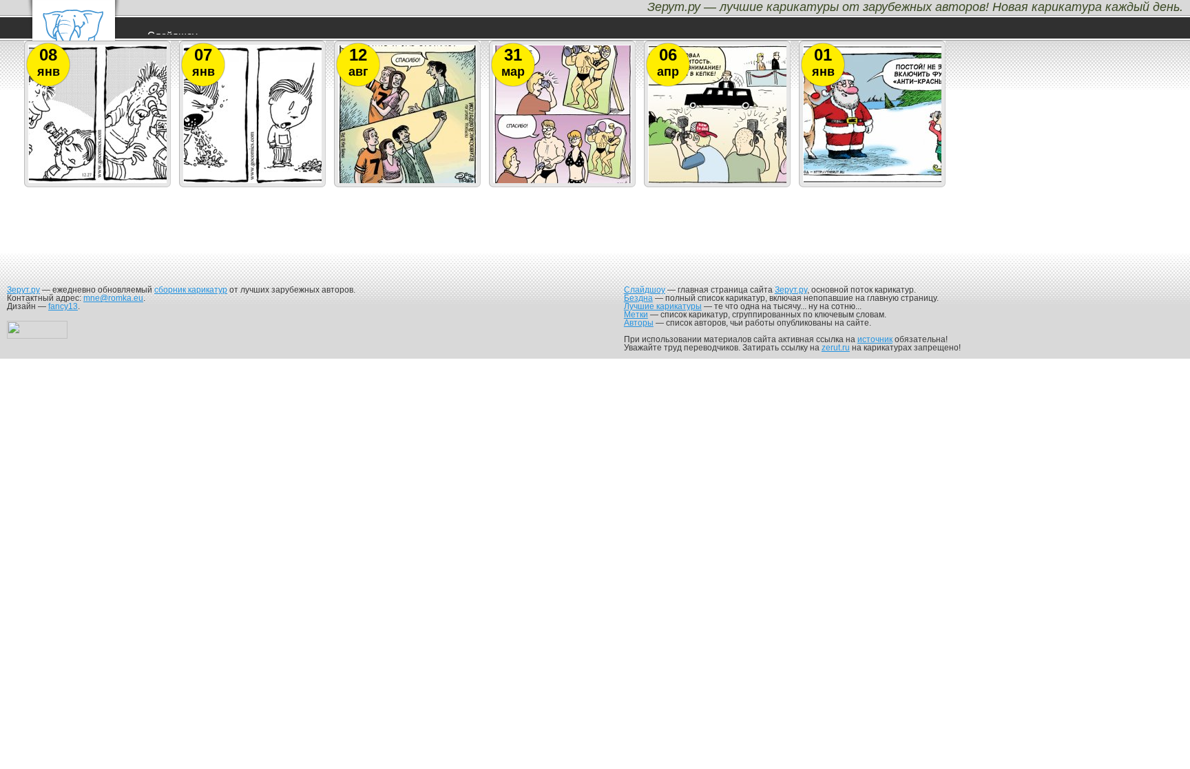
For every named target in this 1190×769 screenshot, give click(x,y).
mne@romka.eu (113, 298)
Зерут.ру (23, 290)
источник (874, 339)
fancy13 (63, 306)
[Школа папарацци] (717, 182)
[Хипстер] (252, 182)
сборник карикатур (190, 290)
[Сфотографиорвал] (407, 182)
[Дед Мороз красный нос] (872, 182)
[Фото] (562, 182)
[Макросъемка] (97, 182)
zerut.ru (836, 348)
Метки (636, 314)
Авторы (639, 323)
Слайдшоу (644, 290)
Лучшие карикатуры (663, 306)
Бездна (638, 298)
